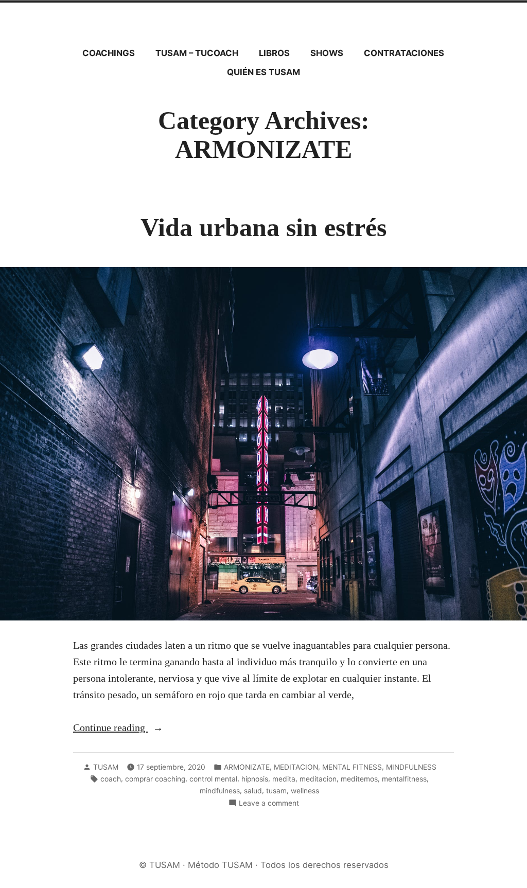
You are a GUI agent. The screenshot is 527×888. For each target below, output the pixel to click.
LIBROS (274, 53)
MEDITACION (296, 767)
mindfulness (220, 791)
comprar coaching (155, 779)
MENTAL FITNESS (352, 767)
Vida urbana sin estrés (263, 228)
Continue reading (124, 728)
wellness (305, 791)
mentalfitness (404, 779)
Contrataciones (404, 53)
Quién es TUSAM (263, 72)
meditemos (359, 779)
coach (110, 779)
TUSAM (105, 767)
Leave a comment (269, 803)
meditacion (318, 779)
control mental (213, 779)
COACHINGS (108, 53)
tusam (276, 791)
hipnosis (254, 779)
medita (283, 779)
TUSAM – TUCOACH (196, 53)
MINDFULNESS (411, 767)
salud (253, 791)
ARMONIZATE (247, 767)
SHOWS (326, 53)
